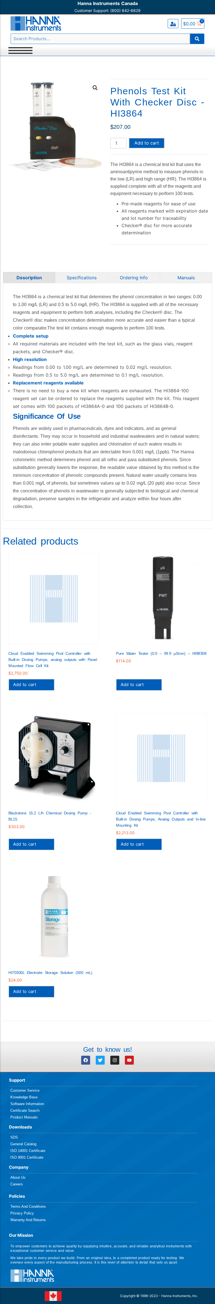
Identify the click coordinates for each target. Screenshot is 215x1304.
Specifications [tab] (82, 277)
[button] (95, 88)
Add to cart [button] (24, 684)
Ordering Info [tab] (134, 277)
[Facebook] (85, 1060)
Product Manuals (24, 1117)
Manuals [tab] (186, 277)
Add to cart (146, 143)
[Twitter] (100, 1060)
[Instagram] (114, 1060)
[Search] (197, 39)
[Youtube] (129, 1060)
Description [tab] (29, 277)
